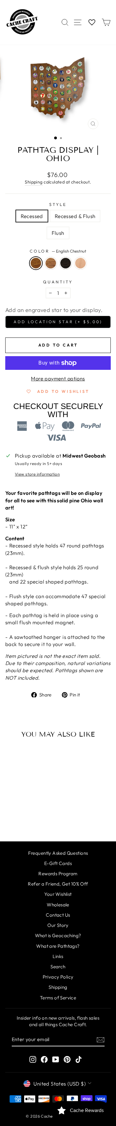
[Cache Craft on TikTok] (78, 1059)
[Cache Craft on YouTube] (55, 1059)
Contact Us (58, 915)
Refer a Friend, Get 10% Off (58, 884)
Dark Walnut (51, 263)
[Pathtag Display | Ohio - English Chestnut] (14, 820)
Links (58, 956)
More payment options (58, 378)
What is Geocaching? (58, 935)
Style (58, 204)
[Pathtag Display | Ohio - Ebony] (29, 820)
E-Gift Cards (58, 863)
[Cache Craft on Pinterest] (67, 1059)
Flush (58, 233)
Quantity (58, 281)
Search (57, 967)
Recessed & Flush (75, 216)
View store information (37, 474)
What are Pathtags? (57, 946)
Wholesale (58, 905)
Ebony (65, 263)
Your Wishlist (57, 894)
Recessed (32, 216)
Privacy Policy (58, 977)
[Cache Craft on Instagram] (32, 1059)
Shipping (33, 182)
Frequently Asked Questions (58, 853)
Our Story (58, 925)
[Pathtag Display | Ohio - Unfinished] (36, 820)
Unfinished (80, 263)
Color (58, 251)
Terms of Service (58, 998)
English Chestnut (36, 263)
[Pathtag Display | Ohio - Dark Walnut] (21, 820)
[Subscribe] (101, 1039)
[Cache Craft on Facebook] (44, 1059)
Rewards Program (57, 874)
